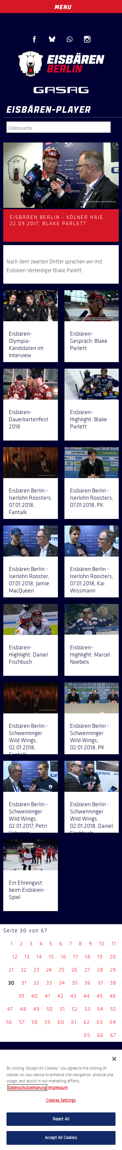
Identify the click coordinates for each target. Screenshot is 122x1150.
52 (75, 1009)
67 (113, 1035)
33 (49, 982)
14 (39, 956)
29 (113, 969)
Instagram (87, 39)
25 (62, 969)
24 (49, 969)
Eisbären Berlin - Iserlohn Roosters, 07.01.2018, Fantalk (30, 501)
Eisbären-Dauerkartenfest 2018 (28, 419)
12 (15, 956)
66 (100, 1035)
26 (75, 969)
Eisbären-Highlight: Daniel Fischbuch (28, 654)
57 (22, 1022)
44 (86, 995)
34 (62, 982)
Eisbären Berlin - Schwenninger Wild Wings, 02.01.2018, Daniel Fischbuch (91, 819)
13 (27, 956)
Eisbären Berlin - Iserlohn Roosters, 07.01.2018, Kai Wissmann (91, 579)
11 (114, 943)
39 (21, 995)
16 (63, 956)
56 (9, 1022)
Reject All (61, 1119)
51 (62, 1009)
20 (113, 956)
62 (87, 1022)
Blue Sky (52, 39)
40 (34, 995)
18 (87, 956)
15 (51, 956)
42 (60, 995)
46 (113, 995)
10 (102, 943)
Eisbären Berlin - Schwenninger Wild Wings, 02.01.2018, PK (89, 736)
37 (100, 982)
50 (50, 1009)
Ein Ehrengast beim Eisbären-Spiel (27, 890)
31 (24, 982)
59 (48, 1022)
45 (100, 995)
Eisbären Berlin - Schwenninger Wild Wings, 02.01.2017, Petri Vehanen (28, 819)
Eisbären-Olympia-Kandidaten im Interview (26, 344)
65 (87, 1035)
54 (100, 1009)
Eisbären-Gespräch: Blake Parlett (88, 341)
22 (24, 969)
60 (61, 1022)
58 (35, 1022)
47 (10, 1009)
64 (113, 1022)
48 (23, 1009)
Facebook (34, 39)
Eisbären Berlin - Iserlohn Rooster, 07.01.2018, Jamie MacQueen (29, 579)
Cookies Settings (61, 1100)
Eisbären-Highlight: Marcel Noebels (90, 654)
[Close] (114, 1059)
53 (87, 1009)
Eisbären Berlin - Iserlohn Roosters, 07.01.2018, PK (91, 497)
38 (113, 982)
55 (113, 1009)
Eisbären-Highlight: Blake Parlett (88, 419)
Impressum (58, 1087)
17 (75, 956)
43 (73, 995)
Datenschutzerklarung (27, 1087)
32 (36, 982)
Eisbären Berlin (61, 63)
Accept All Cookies (61, 1137)
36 (88, 982)
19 (100, 956)
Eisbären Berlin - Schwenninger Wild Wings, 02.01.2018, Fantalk (28, 740)
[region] (61, 1100)
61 (74, 1022)
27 (87, 969)
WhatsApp (69, 39)
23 (36, 969)
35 (75, 982)
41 (47, 995)
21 (11, 969)
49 (36, 1009)
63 (100, 1022)
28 (100, 969)
